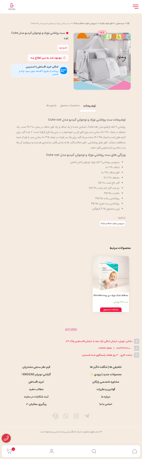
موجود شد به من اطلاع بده (46, 57)
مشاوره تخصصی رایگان (105, 381)
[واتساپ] (66, 416)
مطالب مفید (36, 389)
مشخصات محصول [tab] (70, 106)
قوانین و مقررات (105, 389)
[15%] (102, 61)
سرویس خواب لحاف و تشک (85, 23)
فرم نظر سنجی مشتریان (36, 367)
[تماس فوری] (55, 416)
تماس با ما (105, 404)
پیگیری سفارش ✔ (36, 404)
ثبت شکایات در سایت (36, 396)
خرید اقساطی (36, 381)
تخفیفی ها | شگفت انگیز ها (106, 367)
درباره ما (105, 396)
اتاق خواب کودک (106, 23)
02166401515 (105, 348)
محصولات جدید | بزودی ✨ (106, 374)
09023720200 (123, 348)
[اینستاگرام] (76, 416)
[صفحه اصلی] (128, 23)
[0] (8, 451)
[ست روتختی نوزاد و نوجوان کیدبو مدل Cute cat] (71, 330)
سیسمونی (120, 23)
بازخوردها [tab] (51, 106)
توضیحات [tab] (89, 106)
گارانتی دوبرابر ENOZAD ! (36, 374)
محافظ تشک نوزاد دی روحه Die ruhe (111, 295)
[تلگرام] (87, 416)
